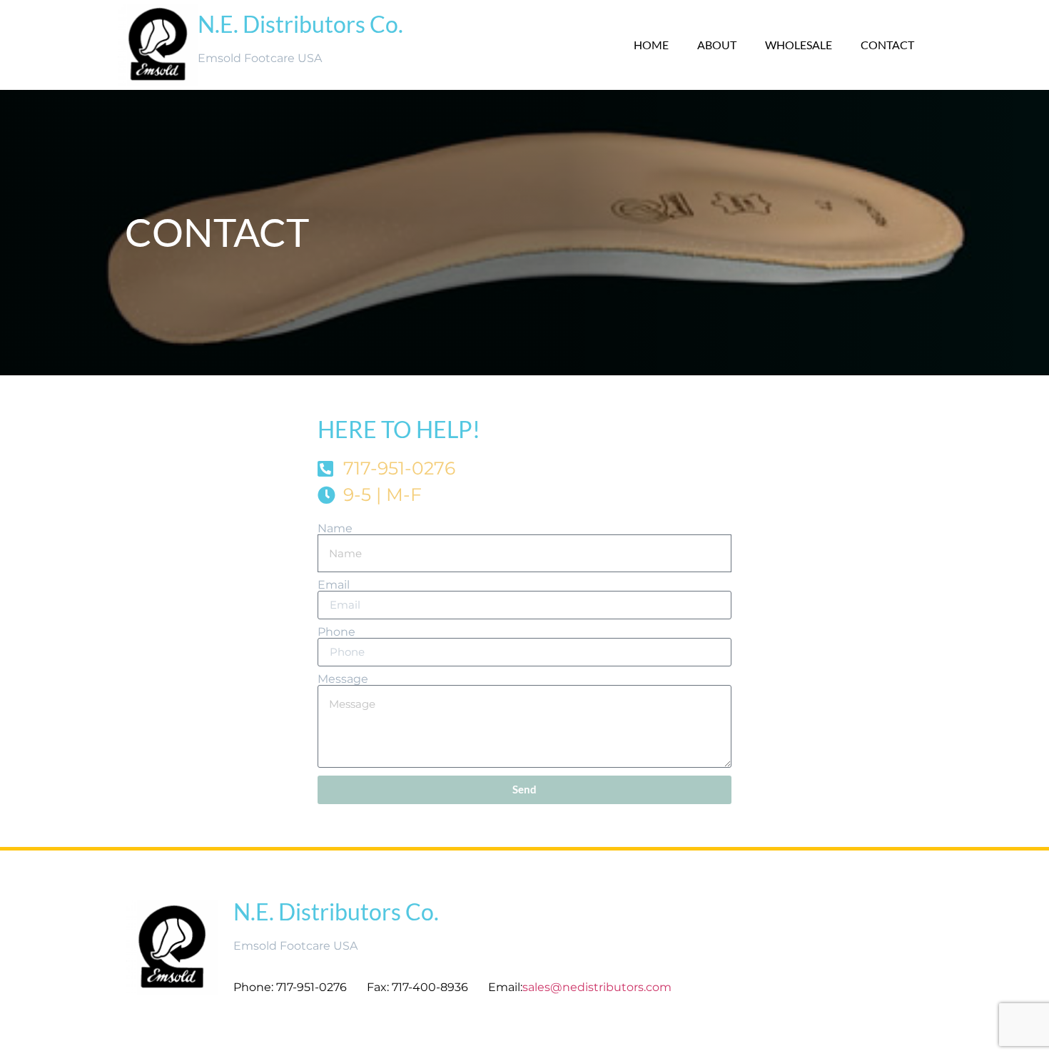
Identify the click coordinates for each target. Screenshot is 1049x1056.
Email (334, 585)
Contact (887, 44)
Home (651, 44)
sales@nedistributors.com (598, 987)
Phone (336, 632)
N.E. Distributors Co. (300, 24)
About (716, 44)
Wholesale (798, 44)
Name (335, 528)
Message (343, 679)
